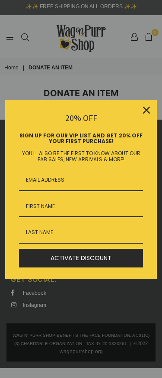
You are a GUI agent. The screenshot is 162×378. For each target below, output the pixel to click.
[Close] (146, 110)
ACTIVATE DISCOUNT (81, 258)
